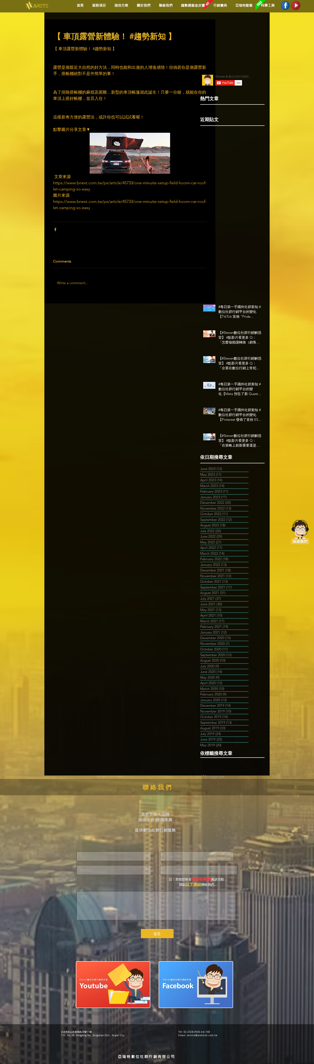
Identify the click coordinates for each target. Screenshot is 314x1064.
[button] (120, 5)
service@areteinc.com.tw (202, 1035)
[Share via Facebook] (55, 229)
